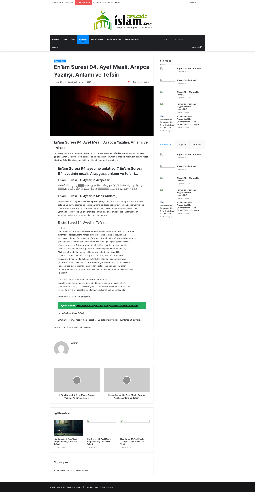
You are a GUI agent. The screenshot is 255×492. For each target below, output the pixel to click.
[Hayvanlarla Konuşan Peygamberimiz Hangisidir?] (167, 108)
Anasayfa (55, 39)
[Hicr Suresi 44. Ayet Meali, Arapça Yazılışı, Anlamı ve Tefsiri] (135, 428)
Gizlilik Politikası (106, 487)
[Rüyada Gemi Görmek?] (167, 84)
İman (73, 39)
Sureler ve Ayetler (132, 39)
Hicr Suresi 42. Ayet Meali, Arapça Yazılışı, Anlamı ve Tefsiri (65, 441)
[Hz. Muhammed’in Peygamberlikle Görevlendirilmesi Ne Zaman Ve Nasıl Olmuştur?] (167, 123)
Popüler (182, 144)
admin (74, 343)
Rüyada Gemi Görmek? (187, 80)
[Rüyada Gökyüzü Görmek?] (167, 72)
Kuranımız (83, 39)
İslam (65, 39)
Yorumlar (197, 144)
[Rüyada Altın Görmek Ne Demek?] (167, 96)
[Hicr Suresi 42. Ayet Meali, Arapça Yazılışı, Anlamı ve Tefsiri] (68, 428)
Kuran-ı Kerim (60, 61)
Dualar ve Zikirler (114, 39)
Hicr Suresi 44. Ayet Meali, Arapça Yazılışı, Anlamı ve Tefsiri (132, 441)
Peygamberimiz (97, 39)
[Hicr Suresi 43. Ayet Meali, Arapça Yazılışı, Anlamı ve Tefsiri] (101, 428)
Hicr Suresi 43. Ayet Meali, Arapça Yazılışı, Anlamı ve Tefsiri (99, 441)
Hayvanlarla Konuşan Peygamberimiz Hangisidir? (186, 106)
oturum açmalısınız (80, 470)
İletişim (55, 47)
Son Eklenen (165, 144)
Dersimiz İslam (92, 487)
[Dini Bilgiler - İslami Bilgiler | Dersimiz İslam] (127, 20)
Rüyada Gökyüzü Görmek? (189, 68)
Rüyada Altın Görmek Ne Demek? (107, 2)
